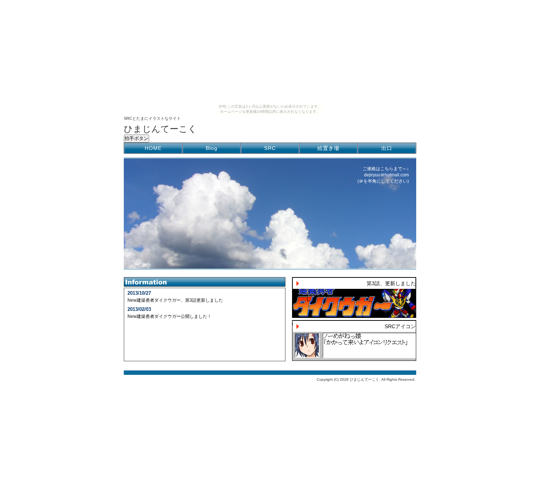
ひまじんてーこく (160, 129)
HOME (153, 148)
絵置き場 (328, 148)
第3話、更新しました (391, 283)
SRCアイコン (400, 326)
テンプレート (535, 387)
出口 (386, 148)
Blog (211, 148)
